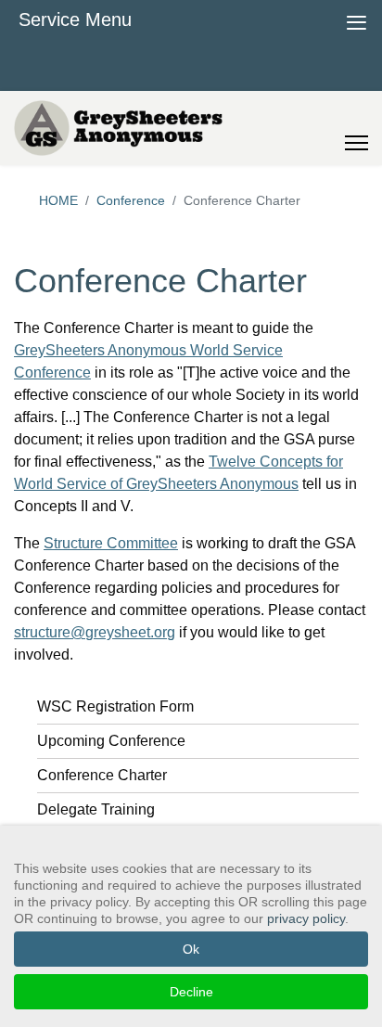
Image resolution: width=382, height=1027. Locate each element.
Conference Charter (102, 775)
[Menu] (356, 128)
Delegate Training (96, 809)
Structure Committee (111, 543)
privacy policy (306, 918)
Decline (191, 991)
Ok (191, 949)
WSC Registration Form (115, 706)
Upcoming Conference (111, 741)
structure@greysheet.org (94, 632)
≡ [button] (356, 20)
